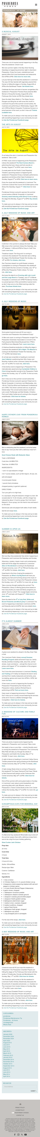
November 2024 (8, 1038)
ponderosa (6, 1016)
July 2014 (6, 1070)
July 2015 (6, 1045)
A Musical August (11, 31)
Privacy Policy (20, 1107)
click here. (8, 272)
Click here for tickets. (18, 396)
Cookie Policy (20, 1110)
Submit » (34, 1091)
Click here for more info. (22, 76)
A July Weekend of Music (14, 301)
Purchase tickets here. (13, 286)
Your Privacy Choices (22, 1113)
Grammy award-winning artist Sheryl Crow (16, 196)
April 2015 (6, 1051)
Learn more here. (29, 344)
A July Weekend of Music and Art (18, 213)
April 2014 (6, 1076)
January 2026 (7, 1034)
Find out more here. (21, 690)
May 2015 (6, 1049)
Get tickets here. (28, 86)
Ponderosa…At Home (10, 1020)
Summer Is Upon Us (11, 529)
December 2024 (8, 1036)
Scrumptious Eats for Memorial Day (20, 804)
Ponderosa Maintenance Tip (12, 1018)
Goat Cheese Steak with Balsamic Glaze (16, 455)
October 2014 (7, 1064)
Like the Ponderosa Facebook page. (15, 294)
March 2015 (7, 1053)
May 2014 (6, 1074)
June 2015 (6, 1047)
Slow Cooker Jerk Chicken (11, 842)
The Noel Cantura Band (24, 163)
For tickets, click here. (18, 260)
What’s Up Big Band (19, 575)
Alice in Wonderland (9, 566)
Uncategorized (8, 1022)
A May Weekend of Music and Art (18, 932)
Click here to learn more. (29, 179)
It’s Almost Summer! (12, 621)
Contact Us (20, 1115)
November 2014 (8, 1061)
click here (22, 920)
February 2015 (8, 1055)
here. (32, 96)
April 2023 (6, 1041)
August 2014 (7, 1068)
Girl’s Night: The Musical (26, 349)
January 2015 (7, 1057)
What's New (7, 1024)
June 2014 (6, 1072)
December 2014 (8, 1059)
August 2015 (7, 1043)
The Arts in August (11, 124)
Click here (26, 187)
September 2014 (8, 1066)
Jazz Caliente (6, 359)
